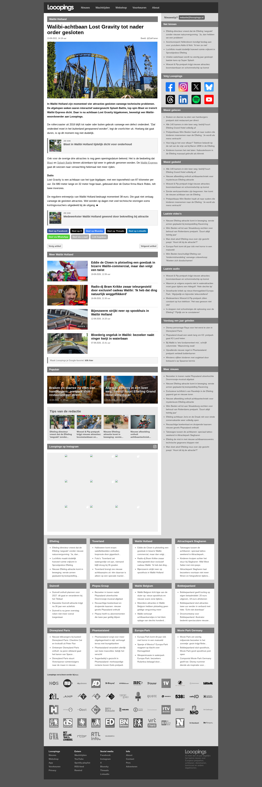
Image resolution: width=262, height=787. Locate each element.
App (51, 763)
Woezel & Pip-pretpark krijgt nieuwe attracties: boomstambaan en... (89, 434)
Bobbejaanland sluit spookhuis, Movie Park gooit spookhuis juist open (195, 650)
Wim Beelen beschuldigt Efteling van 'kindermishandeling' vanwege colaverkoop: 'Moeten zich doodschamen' (187, 257)
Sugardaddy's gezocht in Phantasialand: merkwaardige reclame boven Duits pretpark (109, 661)
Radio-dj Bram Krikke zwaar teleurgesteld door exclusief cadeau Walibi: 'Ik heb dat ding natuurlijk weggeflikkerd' (124, 290)
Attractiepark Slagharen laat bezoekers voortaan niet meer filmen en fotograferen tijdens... (195, 572)
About (155, 7)
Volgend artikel (148, 246)
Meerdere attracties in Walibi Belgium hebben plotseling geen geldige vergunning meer (152, 606)
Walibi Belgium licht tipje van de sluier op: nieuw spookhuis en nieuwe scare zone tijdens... (152, 595)
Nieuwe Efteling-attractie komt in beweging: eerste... (113, 434)
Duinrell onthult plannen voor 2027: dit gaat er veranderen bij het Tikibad (67, 595)
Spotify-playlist (82, 763)
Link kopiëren (99, 237)
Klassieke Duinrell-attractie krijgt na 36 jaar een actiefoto (67, 605)
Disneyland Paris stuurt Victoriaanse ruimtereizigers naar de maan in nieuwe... (65, 661)
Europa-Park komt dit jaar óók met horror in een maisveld (151, 638)
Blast (50, 162)
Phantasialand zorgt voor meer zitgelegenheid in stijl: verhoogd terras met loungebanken (110, 640)
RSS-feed (79, 766)
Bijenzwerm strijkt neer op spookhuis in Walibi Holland (150, 571)
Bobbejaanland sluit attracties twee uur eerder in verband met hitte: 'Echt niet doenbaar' (195, 606)
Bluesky (104, 766)
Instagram (105, 759)
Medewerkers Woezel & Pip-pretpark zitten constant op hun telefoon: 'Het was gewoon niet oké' (189, 301)
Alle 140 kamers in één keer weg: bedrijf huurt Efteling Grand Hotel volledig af (131, 391)
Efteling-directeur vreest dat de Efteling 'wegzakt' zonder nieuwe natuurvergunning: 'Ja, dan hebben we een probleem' (190, 34)
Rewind (78, 770)
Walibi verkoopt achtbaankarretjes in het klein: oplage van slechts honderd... (151, 617)
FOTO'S (81, 326)
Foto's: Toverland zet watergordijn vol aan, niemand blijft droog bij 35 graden (109, 561)
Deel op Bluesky (94, 231)
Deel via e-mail (80, 237)
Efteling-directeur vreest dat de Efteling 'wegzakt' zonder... (61, 434)
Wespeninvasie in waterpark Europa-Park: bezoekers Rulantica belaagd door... (150, 658)
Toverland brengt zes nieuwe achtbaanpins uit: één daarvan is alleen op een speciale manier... (110, 572)
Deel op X (77, 231)
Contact (130, 759)
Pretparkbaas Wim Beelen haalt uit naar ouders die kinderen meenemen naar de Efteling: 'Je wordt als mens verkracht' (190, 135)
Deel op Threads (115, 231)
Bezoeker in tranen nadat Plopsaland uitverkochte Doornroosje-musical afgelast (109, 595)
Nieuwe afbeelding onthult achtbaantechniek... (141, 434)
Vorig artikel (55, 246)
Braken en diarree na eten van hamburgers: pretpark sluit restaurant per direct (72, 391)
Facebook (105, 755)
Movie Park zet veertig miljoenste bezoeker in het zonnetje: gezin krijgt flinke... (193, 640)
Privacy (52, 770)
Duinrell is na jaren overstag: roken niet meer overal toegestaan (66, 613)
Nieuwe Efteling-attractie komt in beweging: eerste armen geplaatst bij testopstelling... (67, 572)
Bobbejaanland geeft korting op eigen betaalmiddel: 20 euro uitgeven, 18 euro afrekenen (195, 595)
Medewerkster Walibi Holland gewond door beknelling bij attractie (106, 216)
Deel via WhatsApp (58, 237)
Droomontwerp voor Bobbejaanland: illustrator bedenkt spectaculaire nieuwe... (195, 617)
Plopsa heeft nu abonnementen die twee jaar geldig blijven (110, 615)
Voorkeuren (139, 7)
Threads (104, 770)
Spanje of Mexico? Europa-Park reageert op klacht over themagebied (152, 647)
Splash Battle (64, 162)
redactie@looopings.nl (191, 17)
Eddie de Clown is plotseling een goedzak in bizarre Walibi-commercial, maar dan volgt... (152, 550)
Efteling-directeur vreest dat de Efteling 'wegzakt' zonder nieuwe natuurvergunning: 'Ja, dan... (67, 550)
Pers (128, 763)
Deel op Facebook (58, 231)
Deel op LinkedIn (137, 231)
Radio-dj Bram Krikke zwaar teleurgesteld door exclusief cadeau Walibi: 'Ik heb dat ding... (152, 561)
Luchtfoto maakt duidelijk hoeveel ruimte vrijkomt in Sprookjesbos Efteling (64, 561)
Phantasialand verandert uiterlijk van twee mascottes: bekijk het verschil (110, 650)
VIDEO (82, 278)
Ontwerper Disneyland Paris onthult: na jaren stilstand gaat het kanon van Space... (66, 650)
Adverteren (131, 766)
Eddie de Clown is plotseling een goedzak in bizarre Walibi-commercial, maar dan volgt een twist (123, 266)
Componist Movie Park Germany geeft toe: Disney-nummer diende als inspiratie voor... (195, 661)
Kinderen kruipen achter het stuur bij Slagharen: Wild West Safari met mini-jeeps (194, 561)
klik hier (89, 360)
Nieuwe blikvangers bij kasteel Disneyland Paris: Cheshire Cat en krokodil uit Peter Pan (67, 640)
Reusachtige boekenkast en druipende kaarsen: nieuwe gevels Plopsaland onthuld (108, 606)
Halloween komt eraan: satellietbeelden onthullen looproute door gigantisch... (108, 550)
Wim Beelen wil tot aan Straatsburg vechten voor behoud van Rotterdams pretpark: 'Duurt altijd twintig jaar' (189, 231)
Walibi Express (149, 162)
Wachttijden (103, 7)
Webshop (121, 7)
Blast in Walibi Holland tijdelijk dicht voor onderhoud (98, 144)
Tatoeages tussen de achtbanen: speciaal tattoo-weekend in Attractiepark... (193, 550)
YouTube (79, 759)
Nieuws (85, 7)
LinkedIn (104, 774)
